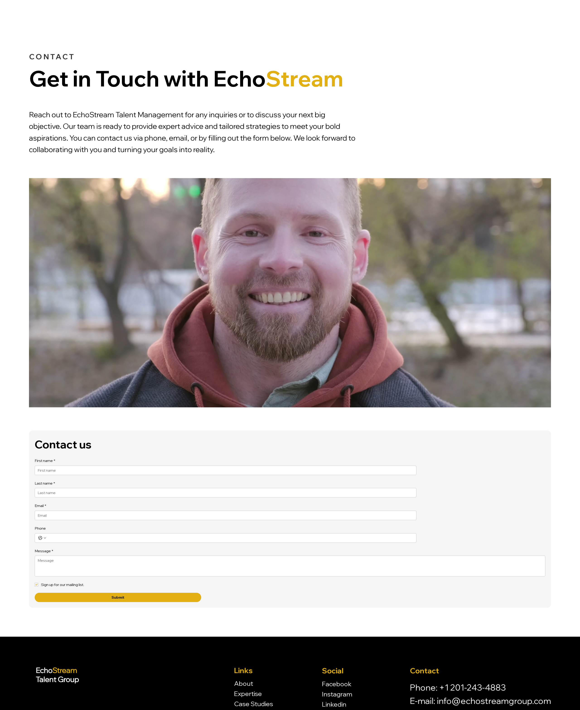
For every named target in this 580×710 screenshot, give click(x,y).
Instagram (337, 694)
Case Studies (253, 704)
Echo (57, 675)
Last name (45, 483)
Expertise (248, 694)
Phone (40, 528)
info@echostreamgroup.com (494, 701)
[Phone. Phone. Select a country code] (42, 538)
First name (45, 460)
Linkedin (334, 704)
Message (44, 551)
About (243, 683)
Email (40, 505)
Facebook (336, 684)
